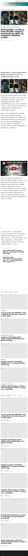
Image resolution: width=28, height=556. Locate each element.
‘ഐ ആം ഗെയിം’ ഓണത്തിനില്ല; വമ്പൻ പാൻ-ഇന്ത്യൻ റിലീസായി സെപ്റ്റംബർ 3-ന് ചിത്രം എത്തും (13, 314)
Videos (11, 335)
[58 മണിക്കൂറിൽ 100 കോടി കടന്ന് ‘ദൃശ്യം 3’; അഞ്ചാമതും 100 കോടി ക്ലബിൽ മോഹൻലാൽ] (14, 505)
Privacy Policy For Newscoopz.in (19, 554)
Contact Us (17, 1)
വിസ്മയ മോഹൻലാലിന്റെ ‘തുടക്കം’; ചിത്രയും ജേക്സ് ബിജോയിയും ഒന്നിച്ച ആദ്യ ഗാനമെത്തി (12, 338)
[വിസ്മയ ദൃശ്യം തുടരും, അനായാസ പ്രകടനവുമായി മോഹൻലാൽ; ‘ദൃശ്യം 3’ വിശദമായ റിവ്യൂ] (14, 530)
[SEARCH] (25, 7)
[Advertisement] (14, 56)
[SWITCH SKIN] (26, 7)
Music (7, 335)
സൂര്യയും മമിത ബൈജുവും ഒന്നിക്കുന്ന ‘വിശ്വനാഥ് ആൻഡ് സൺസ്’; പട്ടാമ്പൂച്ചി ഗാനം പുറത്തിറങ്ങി (13, 387)
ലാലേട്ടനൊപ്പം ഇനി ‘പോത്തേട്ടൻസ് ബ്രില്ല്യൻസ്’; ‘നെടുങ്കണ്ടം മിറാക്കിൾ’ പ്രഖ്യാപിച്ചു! (13, 363)
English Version (23, 1)
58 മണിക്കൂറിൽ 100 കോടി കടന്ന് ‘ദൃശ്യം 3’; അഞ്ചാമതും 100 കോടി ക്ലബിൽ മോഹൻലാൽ (13, 516)
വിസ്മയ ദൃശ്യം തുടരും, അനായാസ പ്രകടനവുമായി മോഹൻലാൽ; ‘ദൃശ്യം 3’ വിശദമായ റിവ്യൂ (13, 541)
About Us (4, 554)
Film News (3, 310)
